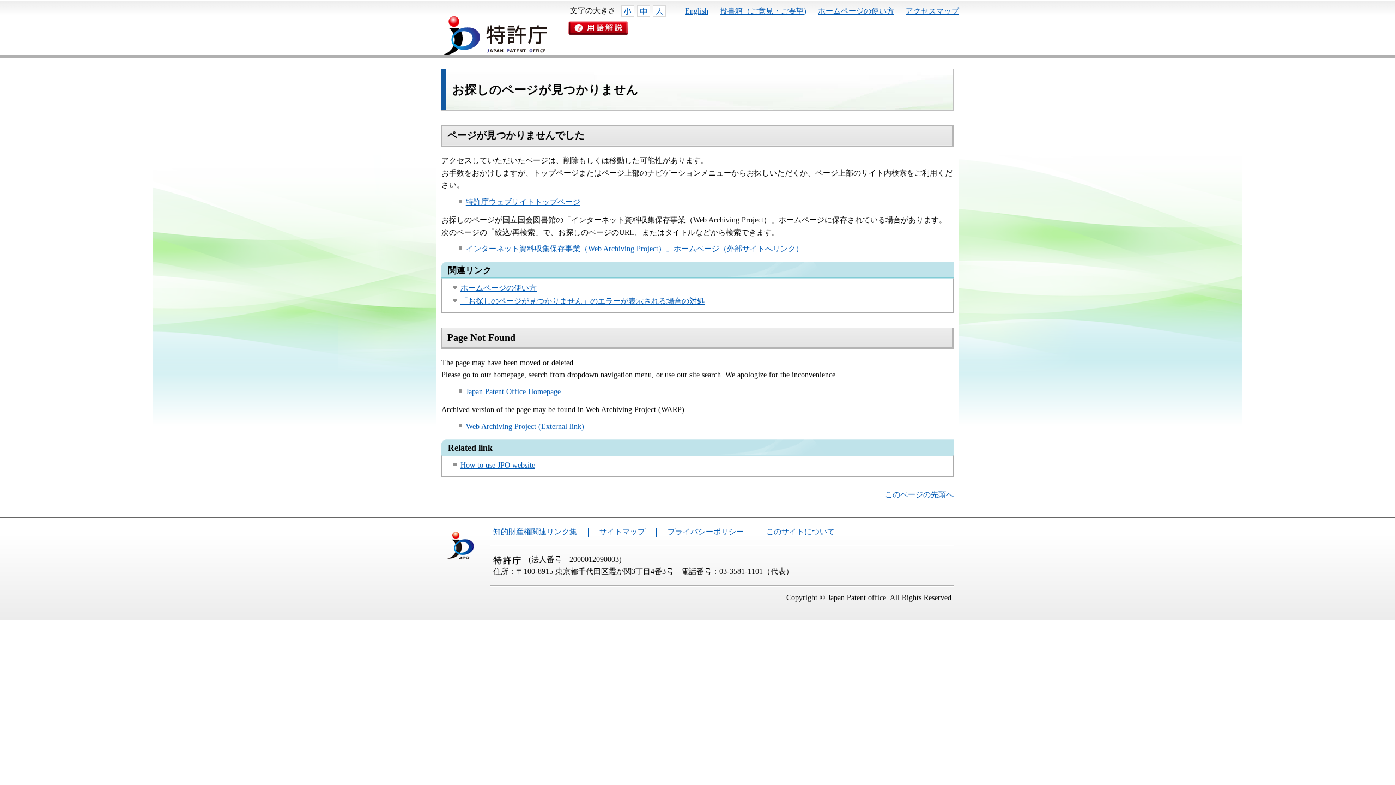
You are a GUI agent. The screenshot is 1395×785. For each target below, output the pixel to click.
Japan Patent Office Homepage (513, 392)
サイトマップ (622, 532)
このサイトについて (800, 532)
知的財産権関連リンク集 (535, 532)
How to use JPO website (497, 465)
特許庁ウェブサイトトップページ (523, 202)
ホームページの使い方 (856, 11)
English (696, 11)
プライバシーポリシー (706, 532)
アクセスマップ (932, 11)
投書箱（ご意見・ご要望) (763, 11)
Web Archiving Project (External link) (525, 426)
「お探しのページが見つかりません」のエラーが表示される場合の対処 (582, 301)
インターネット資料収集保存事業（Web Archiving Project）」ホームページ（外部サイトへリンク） (634, 249)
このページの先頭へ (919, 495)
